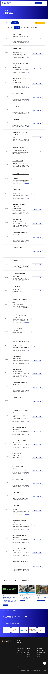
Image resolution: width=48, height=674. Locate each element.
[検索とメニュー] (44, 3)
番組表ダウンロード (39, 22)
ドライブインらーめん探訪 (19, 315)
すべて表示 (27, 42)
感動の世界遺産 (16, 34)
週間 (7, 22)
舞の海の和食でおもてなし (19, 148)
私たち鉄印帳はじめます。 (19, 274)
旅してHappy (16, 106)
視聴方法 (38, 3)
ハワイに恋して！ (16, 492)
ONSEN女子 (15, 119)
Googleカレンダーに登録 (37, 38)
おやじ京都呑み (16, 219)
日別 (15, 22)
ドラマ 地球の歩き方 (17, 161)
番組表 (31, 3)
